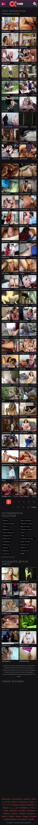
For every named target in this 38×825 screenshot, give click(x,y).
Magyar (5, 808)
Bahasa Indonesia (27, 805)
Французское (7, 535)
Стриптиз (6, 553)
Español (6, 813)
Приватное (7, 538)
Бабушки (6, 529)
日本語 (11, 816)
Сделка (5, 547)
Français (30, 813)
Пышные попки (26, 529)
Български (23, 819)
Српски (14, 813)
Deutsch (27, 799)
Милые (5, 526)
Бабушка (6, 550)
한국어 (14, 802)
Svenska (22, 810)
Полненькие (25, 550)
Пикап (23, 532)
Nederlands (6, 799)
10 (28, 507)
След (33, 507)
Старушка (6, 541)
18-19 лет (24, 547)
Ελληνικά (15, 805)
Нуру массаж (25, 541)
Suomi (4, 816)
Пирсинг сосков (26, 523)
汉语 (31, 802)
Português (24, 808)
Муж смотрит (25, 526)
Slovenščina (17, 799)
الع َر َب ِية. (14, 808)
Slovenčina (23, 802)
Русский (30, 810)
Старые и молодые (28, 538)
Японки (5, 520)
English (26, 816)
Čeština (22, 813)
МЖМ (22, 553)
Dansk (31, 819)
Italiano (33, 816)
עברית (32, 808)
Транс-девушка (8, 532)
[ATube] (19, 4)
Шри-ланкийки (26, 520)
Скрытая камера (9, 523)
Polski (6, 810)
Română (13, 810)
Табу (22, 535)
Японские (6, 544)
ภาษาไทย (6, 802)
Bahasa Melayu (11, 819)
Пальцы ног (25, 544)
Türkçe (18, 816)
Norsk (34, 799)
